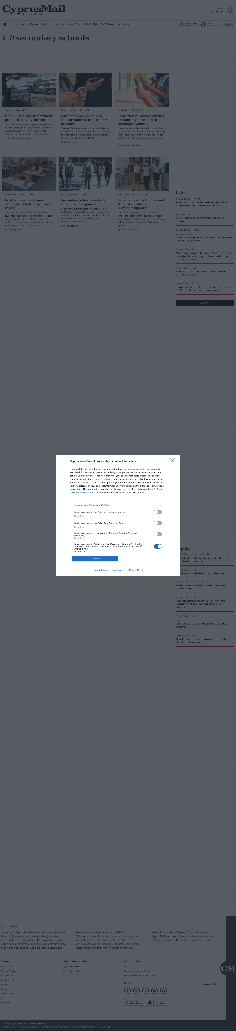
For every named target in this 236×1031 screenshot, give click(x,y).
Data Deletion (100, 570)
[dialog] (118, 515)
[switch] (158, 512)
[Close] (173, 461)
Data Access (118, 570)
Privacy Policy (136, 570)
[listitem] (118, 505)
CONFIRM (95, 558)
